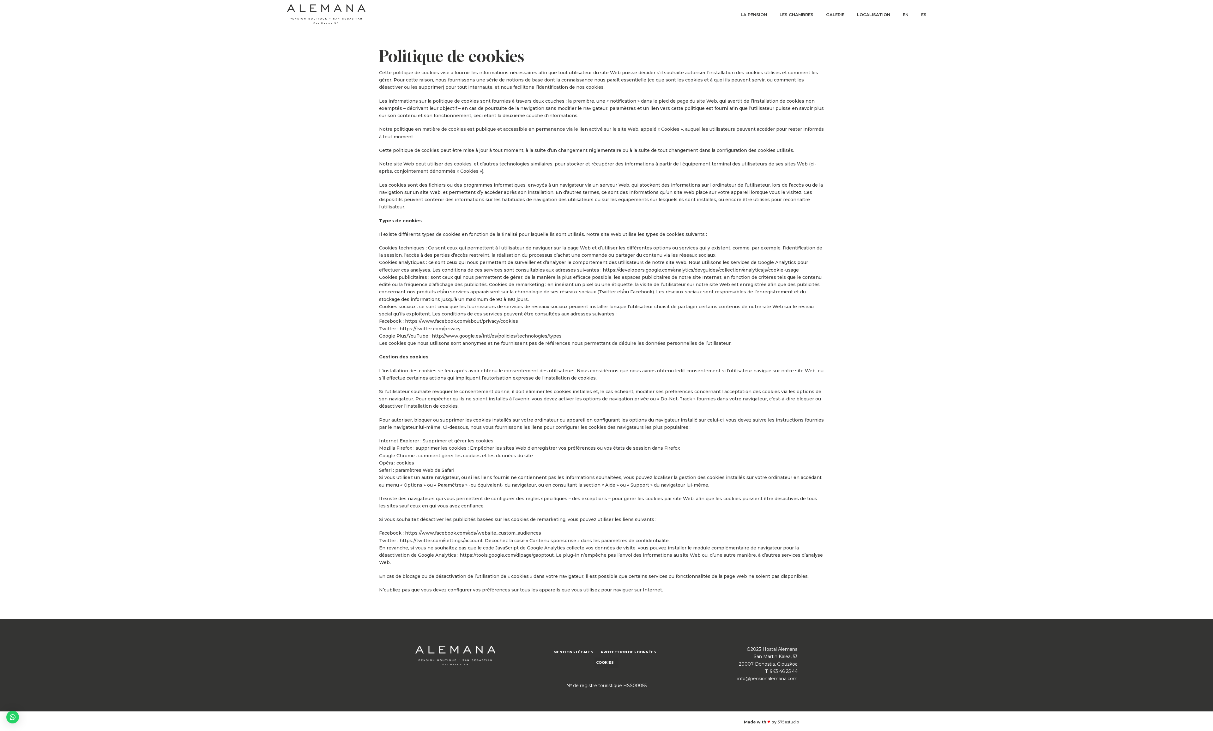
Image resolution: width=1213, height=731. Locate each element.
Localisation (873, 14)
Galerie (835, 14)
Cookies (605, 662)
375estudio (788, 722)
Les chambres (796, 14)
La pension (754, 14)
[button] (12, 717)
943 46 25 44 (784, 671)
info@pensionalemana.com (767, 678)
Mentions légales (573, 652)
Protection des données (628, 652)
